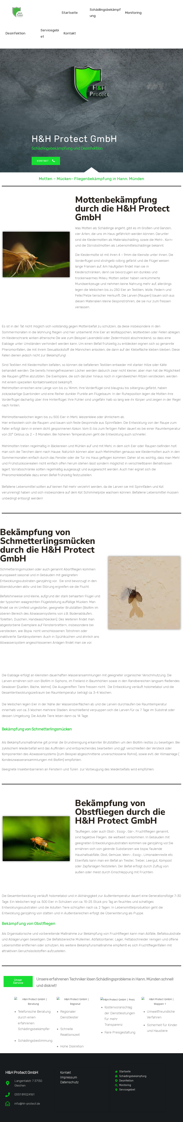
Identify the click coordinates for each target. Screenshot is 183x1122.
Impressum (68, 1077)
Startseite (70, 13)
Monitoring (133, 13)
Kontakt (69, 33)
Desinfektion (15, 33)
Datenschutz (69, 1082)
